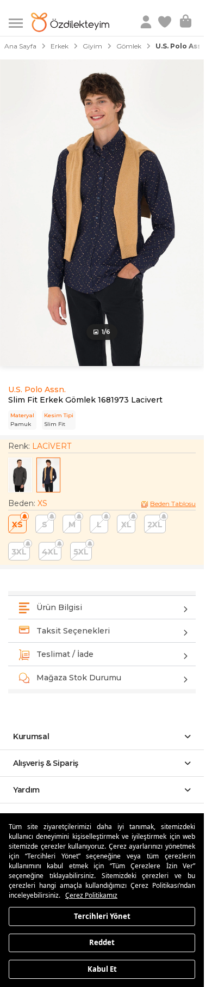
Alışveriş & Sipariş (45, 763)
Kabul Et (102, 968)
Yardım (26, 790)
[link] (165, 22)
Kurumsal (31, 736)
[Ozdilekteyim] (70, 22)
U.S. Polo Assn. (37, 389)
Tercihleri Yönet (102, 916)
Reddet (102, 942)
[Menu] (20, 22)
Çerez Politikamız (91, 895)
